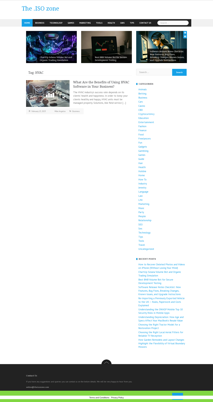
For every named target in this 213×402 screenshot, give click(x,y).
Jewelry (142, 187)
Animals (142, 89)
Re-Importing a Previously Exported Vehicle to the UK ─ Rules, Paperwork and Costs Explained (161, 302)
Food (141, 134)
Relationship (144, 220)
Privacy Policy (117, 397)
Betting (142, 93)
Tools (99, 23)
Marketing (85, 23)
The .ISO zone (40, 8)
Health (111, 23)
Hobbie (142, 171)
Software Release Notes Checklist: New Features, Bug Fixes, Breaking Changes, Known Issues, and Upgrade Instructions (167, 55)
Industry (142, 183)
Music (141, 208)
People (142, 216)
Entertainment (146, 122)
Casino (141, 105)
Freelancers (144, 138)
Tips (132, 23)
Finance (142, 130)
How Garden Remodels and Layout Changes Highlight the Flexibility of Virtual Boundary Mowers (161, 343)
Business (39, 23)
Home (27, 23)
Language (143, 191)
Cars (122, 23)
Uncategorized (146, 249)
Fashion (142, 126)
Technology (56, 23)
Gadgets (142, 146)
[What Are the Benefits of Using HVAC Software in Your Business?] (48, 93)
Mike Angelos (60, 111)
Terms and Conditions (99, 397)
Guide (141, 159)
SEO (140, 224)
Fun (140, 142)
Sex (140, 228)
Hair (140, 163)
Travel (141, 244)
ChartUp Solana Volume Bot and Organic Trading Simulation (56, 58)
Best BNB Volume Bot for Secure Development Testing (111, 58)
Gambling (143, 150)
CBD (140, 110)
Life (140, 200)
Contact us (145, 23)
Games (71, 23)
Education (143, 118)
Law (140, 195)
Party (141, 212)
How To (142, 179)
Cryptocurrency (146, 114)
